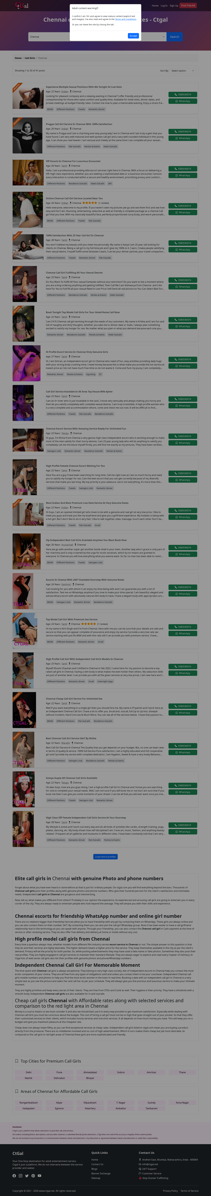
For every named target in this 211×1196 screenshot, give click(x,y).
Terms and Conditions (125, 19)
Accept (133, 35)
